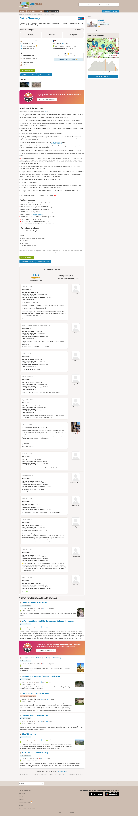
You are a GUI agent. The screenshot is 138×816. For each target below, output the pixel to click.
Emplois (21, 796)
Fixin (63, 43)
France (60, 41)
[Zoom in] (117, 39)
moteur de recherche (62, 771)
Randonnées (32, 11)
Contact (21, 805)
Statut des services (64, 813)
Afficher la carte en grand (103, 76)
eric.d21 (101, 20)
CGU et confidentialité (25, 790)
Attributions (89, 56)
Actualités (21, 799)
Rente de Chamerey (56, 142)
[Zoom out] (117, 42)
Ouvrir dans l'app (28, 70)
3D (114, 55)
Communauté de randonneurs (27, 808)
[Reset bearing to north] (117, 45)
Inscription (106, 11)
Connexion (115, 11)
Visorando (21, 14)
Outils (22, 11)
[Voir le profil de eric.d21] (92, 23)
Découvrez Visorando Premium (67, 59)
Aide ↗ (41, 11)
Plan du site (22, 793)
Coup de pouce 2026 (24, 802)
